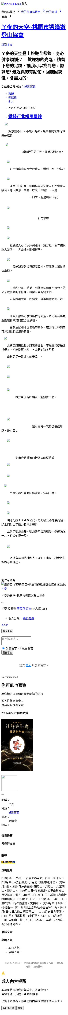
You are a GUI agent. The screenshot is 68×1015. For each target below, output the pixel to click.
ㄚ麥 (4, 588)
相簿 (11, 93)
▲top (4, 624)
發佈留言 (7, 652)
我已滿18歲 (8, 1008)
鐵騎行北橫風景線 (25, 116)
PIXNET (16, 963)
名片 (11, 101)
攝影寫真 (30, 86)
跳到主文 (7, 44)
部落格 (12, 97)
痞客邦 (21, 608)
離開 (20, 1008)
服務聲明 (38, 966)
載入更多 (7, 631)
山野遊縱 (28, 618)
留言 (28, 608)
